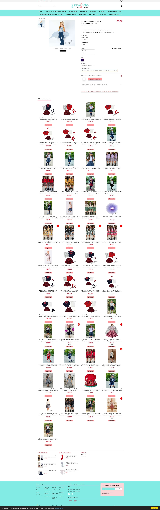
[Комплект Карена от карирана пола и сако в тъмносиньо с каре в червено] (90, 183)
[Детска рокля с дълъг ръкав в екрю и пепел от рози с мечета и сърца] (48, 257)
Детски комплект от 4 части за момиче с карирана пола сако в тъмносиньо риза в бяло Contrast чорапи (48, 118)
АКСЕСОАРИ (82, 14)
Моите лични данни (119, 505)
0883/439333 (77, 491)
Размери (61, 492)
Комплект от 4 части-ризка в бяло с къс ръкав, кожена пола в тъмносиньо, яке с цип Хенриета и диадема (112, 143)
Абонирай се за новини (86, 454)
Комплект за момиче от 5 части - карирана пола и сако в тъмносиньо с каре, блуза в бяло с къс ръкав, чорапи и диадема (90, 291)
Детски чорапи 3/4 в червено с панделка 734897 (71, 455)
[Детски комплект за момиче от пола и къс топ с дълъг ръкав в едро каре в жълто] (48, 232)
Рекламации (47, 496)
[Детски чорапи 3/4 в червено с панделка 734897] (62, 457)
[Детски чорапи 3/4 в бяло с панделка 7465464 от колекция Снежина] (62, 464)
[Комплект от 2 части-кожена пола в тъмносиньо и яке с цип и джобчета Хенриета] (69, 356)
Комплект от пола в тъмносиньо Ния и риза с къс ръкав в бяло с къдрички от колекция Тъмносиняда (90, 340)
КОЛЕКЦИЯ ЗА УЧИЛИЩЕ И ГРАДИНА (56, 11)
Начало (41, 11)
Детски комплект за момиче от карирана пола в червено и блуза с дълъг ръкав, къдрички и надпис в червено (48, 192)
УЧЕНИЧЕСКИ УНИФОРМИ (114, 11)
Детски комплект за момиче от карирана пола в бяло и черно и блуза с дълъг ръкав (69, 241)
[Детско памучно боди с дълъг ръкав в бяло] (62, 472)
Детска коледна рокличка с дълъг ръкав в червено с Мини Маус (91, 389)
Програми (61, 487)
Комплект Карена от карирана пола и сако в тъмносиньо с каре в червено (90, 192)
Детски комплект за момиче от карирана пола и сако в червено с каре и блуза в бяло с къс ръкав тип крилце (90, 315)
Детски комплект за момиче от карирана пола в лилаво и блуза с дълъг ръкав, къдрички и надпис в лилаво (112, 167)
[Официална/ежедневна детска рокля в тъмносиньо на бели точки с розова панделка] (69, 331)
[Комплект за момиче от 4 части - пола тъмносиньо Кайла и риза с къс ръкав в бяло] (40, 465)
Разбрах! (154, 508)
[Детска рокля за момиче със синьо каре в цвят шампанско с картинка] (48, 405)
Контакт (46, 493)
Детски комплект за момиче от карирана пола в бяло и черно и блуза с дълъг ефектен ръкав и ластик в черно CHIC (69, 414)
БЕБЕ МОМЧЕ (83, 11)
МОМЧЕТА (101, 11)
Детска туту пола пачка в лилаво (112, 216)
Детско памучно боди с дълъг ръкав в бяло (72, 470)
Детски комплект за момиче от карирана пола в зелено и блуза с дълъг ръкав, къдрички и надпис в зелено (91, 217)
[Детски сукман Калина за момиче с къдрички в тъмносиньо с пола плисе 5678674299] (48, 430)
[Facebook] (69, 494)
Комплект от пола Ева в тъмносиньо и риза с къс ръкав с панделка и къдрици (112, 315)
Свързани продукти (44, 98)
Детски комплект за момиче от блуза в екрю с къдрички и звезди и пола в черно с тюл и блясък (111, 365)
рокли (96, 32)
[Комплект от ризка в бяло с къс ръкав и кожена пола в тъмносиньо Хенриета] (90, 159)
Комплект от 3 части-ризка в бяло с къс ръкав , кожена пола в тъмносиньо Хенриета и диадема (48, 167)
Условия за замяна (54, 498)
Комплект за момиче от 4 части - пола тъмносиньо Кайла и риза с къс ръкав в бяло (50, 463)
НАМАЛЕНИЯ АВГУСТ (116, 14)
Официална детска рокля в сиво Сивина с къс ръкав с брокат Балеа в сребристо (48, 389)
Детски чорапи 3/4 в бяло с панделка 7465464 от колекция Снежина (72, 463)
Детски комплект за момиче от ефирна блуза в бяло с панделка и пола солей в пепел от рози (112, 340)
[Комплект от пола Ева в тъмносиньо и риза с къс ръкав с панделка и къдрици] (112, 306)
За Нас (37, 492)
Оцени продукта (68, 48)
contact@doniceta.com (78, 486)
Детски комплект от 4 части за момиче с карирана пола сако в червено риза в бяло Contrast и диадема (112, 266)
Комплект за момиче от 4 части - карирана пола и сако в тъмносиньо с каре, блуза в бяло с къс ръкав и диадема (112, 291)
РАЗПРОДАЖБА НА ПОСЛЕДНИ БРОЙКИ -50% (51, 14)
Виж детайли (48, 124)
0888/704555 (49, 1)
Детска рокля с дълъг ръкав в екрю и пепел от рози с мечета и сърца (48, 266)
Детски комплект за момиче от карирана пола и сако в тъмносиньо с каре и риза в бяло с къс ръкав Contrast (69, 266)
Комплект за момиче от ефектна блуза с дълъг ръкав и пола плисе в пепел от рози (111, 414)
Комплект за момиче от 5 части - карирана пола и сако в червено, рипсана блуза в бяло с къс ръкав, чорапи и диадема (90, 143)
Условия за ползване (46, 488)
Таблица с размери (118, 48)
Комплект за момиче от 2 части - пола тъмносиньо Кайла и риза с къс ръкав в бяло (50, 471)
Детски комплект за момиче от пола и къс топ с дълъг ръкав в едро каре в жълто (48, 241)
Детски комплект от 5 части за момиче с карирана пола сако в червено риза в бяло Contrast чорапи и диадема (69, 291)
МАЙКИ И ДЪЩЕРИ (71, 14)
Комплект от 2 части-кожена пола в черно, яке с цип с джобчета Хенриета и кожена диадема (112, 192)
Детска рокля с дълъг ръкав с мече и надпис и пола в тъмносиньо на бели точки (69, 217)
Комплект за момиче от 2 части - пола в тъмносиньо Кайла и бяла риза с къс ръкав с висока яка (50, 456)
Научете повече (59, 508)
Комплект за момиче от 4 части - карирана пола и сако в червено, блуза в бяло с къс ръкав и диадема (48, 143)
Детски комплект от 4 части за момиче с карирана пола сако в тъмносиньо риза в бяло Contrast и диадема (90, 266)
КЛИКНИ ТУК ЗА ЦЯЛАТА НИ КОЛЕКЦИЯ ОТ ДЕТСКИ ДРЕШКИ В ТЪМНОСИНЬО (100, 91)
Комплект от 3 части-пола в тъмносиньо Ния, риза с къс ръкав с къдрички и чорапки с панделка (90, 118)
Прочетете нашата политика (71, 505)
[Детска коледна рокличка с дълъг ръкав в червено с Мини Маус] (90, 380)
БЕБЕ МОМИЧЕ (73, 11)
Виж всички (83, 456)
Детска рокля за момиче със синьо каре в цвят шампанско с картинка (48, 414)
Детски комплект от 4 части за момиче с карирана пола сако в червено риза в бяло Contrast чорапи (69, 118)
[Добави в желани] (121, 76)
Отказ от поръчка (61, 495)
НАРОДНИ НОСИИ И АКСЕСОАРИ (97, 14)
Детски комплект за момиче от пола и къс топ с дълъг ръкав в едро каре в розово (112, 241)
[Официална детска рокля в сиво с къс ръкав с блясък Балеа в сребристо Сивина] (69, 380)
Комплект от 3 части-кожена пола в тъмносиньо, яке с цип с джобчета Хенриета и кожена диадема (112, 389)
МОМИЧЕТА (93, 11)
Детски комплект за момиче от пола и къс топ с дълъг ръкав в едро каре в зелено (91, 241)
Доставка (54, 487)
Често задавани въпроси (55, 494)
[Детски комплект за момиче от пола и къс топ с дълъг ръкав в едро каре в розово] (112, 232)
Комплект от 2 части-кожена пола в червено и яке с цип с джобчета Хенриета (48, 365)
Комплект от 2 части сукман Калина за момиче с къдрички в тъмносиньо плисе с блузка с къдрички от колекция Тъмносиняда (91, 414)
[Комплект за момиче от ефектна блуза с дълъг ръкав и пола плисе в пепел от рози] (112, 405)
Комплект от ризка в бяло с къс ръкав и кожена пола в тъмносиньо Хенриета (90, 167)
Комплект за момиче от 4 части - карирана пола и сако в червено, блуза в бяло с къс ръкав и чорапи (112, 118)
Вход (37, 489)
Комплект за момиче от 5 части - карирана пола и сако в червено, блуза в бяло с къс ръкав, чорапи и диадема (69, 143)
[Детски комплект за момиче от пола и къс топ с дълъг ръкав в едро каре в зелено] (90, 232)
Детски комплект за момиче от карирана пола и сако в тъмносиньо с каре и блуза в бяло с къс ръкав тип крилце (69, 315)
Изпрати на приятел (59, 48)
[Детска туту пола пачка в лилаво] (112, 208)
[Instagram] (72, 494)
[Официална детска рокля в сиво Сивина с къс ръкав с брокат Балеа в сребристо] (48, 380)
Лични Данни (39, 494)
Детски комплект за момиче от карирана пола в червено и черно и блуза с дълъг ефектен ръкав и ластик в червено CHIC (90, 365)
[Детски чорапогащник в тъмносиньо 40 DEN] (41, 24)
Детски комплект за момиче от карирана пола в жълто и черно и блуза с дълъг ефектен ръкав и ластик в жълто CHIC (69, 192)
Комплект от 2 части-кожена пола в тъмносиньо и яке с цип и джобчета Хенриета (69, 365)
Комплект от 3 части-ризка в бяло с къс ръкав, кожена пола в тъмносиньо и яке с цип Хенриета (69, 167)
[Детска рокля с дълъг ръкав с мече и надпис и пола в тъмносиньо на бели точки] (69, 208)
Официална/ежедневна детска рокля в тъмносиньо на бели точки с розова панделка (69, 340)
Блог (60, 489)
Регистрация (47, 491)
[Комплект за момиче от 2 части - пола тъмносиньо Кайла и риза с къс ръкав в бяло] (40, 472)
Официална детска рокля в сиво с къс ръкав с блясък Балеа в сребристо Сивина (69, 389)
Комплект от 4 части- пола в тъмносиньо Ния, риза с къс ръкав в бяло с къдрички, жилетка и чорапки (48, 217)
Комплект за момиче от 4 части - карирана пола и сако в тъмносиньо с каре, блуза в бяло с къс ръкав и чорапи (48, 315)
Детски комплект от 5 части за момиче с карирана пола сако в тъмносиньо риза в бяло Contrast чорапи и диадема (48, 291)
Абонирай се (41, 478)
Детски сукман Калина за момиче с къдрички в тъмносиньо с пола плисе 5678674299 (48, 438)
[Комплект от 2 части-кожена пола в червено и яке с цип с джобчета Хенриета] (48, 356)
